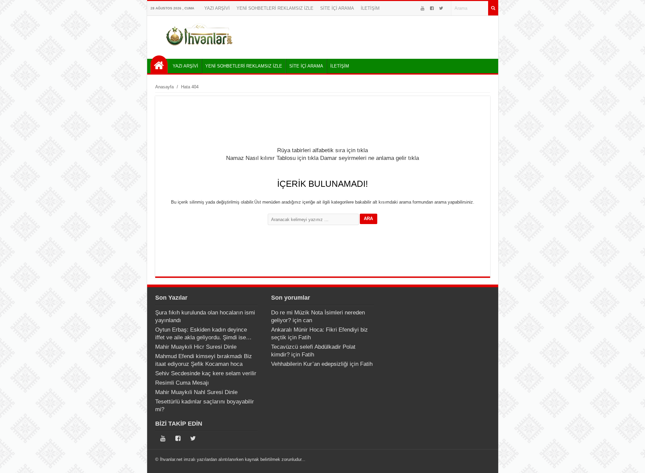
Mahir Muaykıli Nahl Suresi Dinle (196, 392)
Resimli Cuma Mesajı (182, 383)
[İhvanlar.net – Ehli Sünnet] (200, 48)
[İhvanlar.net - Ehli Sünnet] (159, 64)
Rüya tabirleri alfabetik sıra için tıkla (322, 150)
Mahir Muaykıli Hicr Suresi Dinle (195, 347)
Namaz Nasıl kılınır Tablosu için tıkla (272, 158)
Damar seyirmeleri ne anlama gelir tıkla (369, 158)
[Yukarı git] (631, 461)
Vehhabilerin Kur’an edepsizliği (309, 364)
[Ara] (493, 8)
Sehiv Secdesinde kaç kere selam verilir (205, 373)
